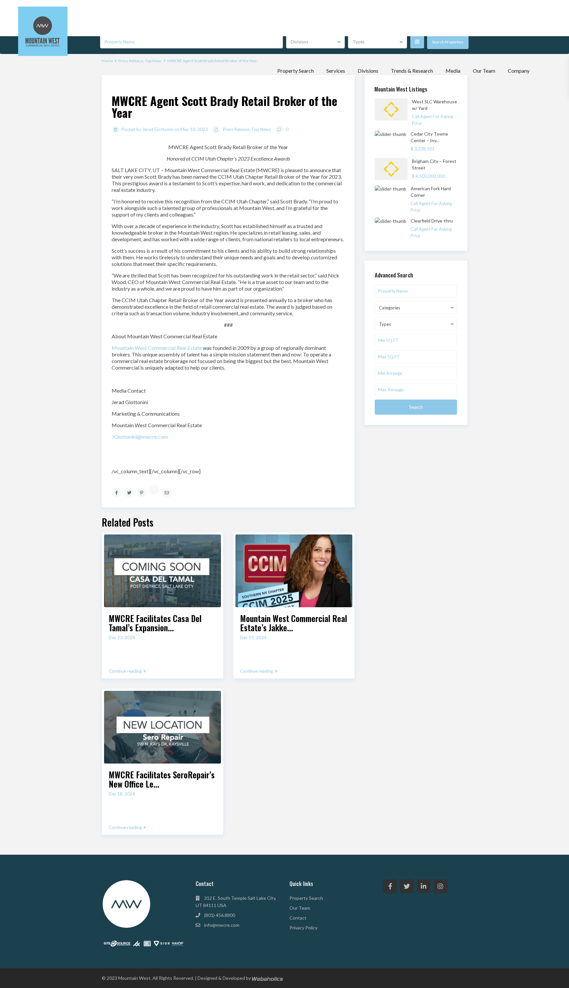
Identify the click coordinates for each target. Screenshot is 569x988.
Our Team (484, 70)
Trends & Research (412, 70)
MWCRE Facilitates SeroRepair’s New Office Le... (162, 779)
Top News (261, 129)
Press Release (236, 129)
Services (335, 70)
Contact (298, 918)
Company (518, 70)
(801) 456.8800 (219, 915)
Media (453, 70)
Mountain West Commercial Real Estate (157, 348)
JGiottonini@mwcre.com (140, 436)
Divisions (368, 70)
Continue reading (125, 671)
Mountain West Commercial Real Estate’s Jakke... (293, 623)
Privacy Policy (303, 927)
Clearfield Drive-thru (432, 220)
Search (416, 407)
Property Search (295, 70)
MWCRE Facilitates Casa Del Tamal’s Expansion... (155, 623)
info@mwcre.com (221, 925)
